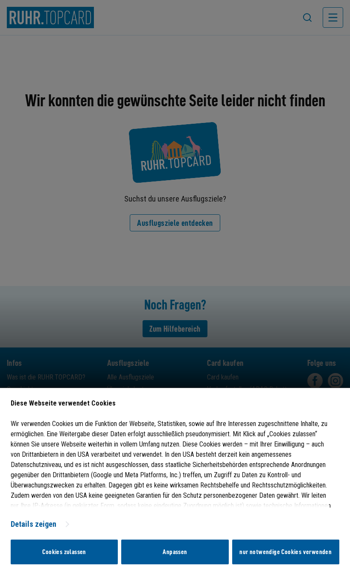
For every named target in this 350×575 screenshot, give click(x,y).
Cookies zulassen (64, 552)
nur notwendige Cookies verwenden (285, 552)
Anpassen (175, 552)
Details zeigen (33, 524)
